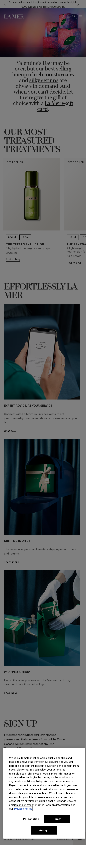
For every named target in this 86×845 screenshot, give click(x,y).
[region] (44, 793)
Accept (44, 830)
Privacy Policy (23, 808)
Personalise (31, 819)
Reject (57, 819)
